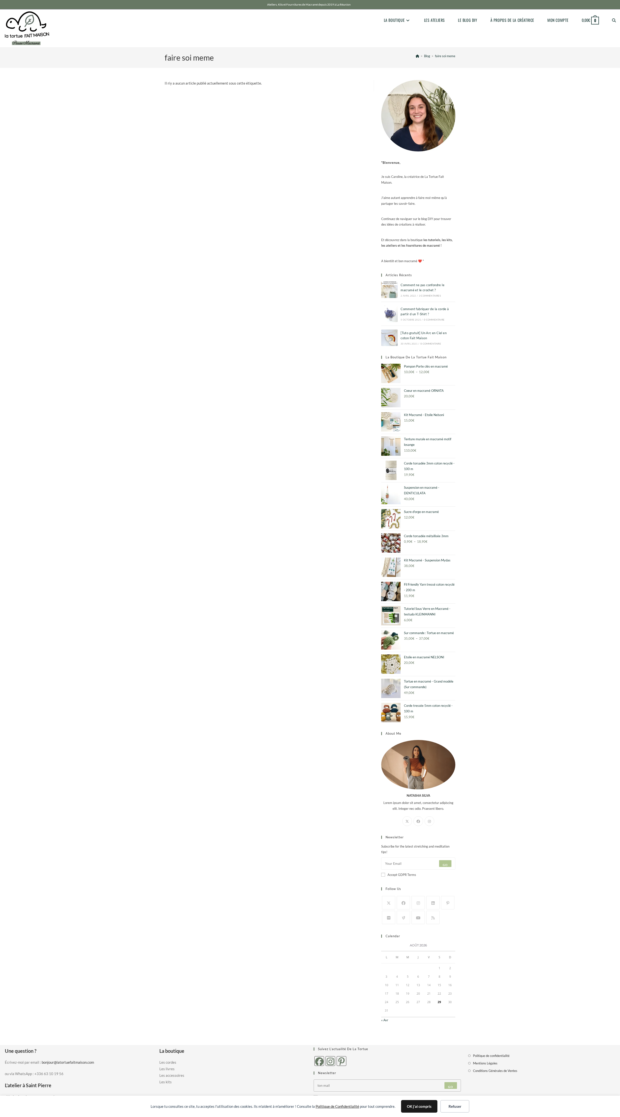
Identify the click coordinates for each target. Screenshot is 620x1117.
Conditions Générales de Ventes (495, 1071)
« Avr (384, 1020)
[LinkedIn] (433, 902)
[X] (407, 821)
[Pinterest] (447, 902)
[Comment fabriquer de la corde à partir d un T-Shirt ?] (389, 314)
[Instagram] (429, 821)
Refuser (455, 1106)
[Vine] (403, 917)
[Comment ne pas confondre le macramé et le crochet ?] (389, 290)
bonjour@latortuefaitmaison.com (68, 1062)
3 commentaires (430, 295)
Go (445, 865)
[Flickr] (388, 917)
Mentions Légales (485, 1063)
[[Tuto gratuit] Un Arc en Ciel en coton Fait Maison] (389, 338)
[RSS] (433, 917)
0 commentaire (434, 319)
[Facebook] (418, 821)
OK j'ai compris (419, 1106)
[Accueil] (417, 56)
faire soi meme (445, 56)
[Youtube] (418, 917)
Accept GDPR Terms (402, 875)
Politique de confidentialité (491, 1056)
